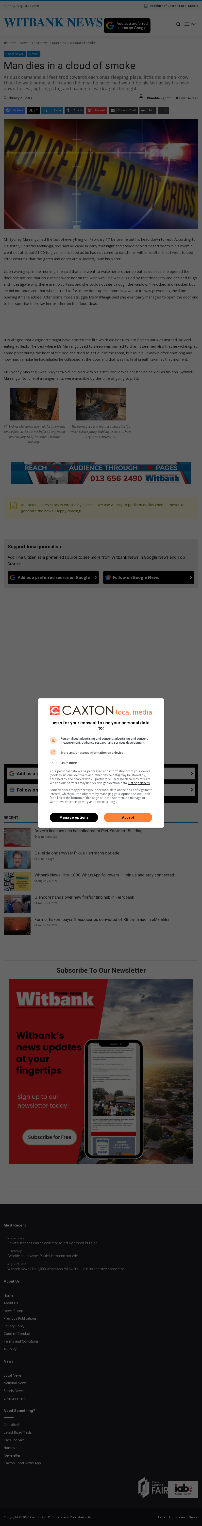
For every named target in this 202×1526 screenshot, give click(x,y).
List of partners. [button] (139, 783)
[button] (101, 762)
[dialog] (101, 763)
